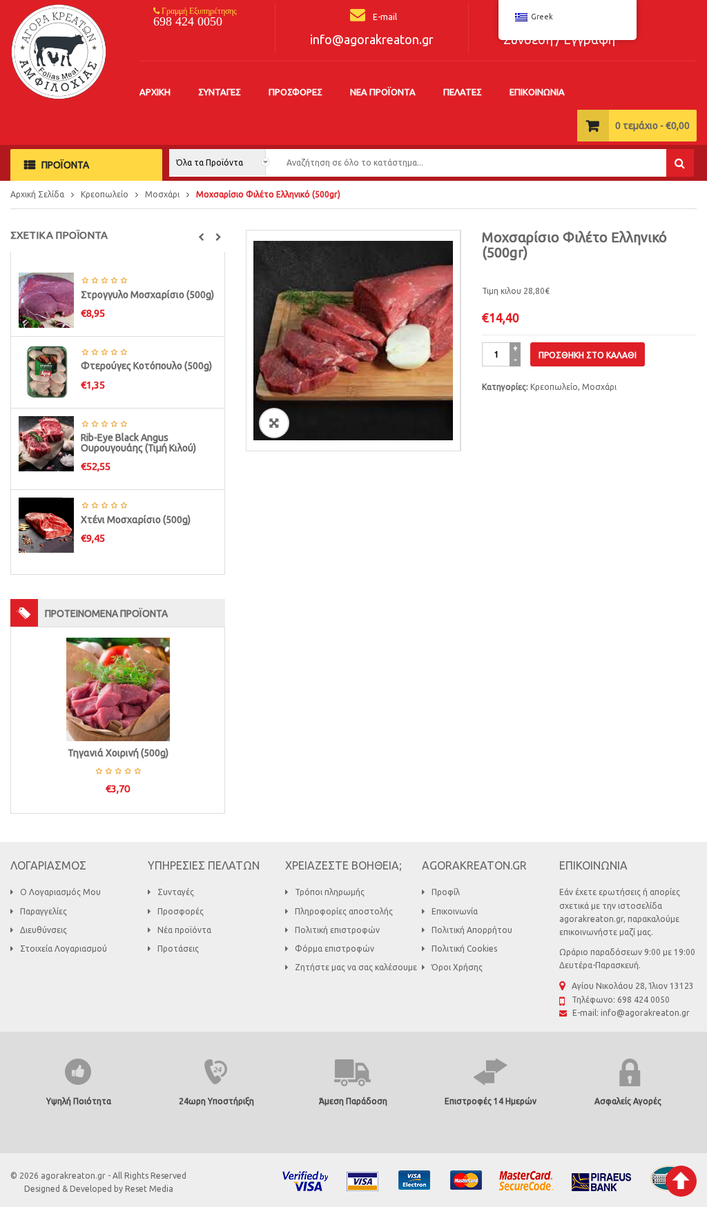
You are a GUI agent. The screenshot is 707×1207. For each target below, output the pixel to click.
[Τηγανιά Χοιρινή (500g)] (118, 688)
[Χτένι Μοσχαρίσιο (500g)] (46, 524)
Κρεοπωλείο (104, 194)
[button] (201, 237)
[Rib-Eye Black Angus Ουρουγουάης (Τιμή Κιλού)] (46, 442)
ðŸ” (274, 422)
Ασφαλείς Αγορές (627, 1101)
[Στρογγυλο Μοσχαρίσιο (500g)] (46, 299)
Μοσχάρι (162, 194)
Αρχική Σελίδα (37, 194)
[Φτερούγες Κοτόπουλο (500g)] (46, 370)
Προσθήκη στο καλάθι (588, 355)
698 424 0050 (187, 21)
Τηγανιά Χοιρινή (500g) (118, 752)
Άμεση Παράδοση (353, 1101)
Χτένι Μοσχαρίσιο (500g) (136, 519)
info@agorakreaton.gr (372, 39)
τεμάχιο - (652, 125)
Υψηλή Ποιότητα (78, 1101)
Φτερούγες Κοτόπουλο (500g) (146, 365)
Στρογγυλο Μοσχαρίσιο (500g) (147, 294)
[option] (353, 340)
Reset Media (149, 1188)
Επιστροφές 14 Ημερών (490, 1101)
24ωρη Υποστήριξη (216, 1101)
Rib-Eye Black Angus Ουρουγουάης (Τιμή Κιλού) (138, 442)
